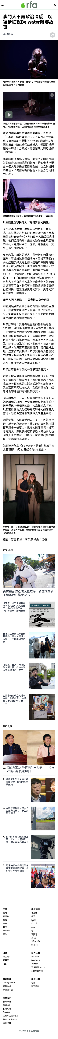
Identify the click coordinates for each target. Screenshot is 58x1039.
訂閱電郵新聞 (37, 970)
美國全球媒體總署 (10, 1015)
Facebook (35, 960)
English (34, 944)
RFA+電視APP (9, 982)
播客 (5, 963)
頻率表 (6, 960)
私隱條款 (7, 1008)
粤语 (33, 916)
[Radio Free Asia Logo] (29, 4)
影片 (5, 934)
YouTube (35, 956)
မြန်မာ (33, 919)
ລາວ (33, 926)
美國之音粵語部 (10, 1019)
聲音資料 (7, 930)
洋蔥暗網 (7, 986)
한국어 (34, 923)
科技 (5, 926)
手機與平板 (8, 989)
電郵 (33, 982)
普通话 (34, 912)
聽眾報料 (35, 986)
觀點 (5, 919)
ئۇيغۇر (33, 937)
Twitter (34, 963)
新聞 (5, 912)
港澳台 (6, 916)
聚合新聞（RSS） (39, 967)
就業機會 (7, 1005)
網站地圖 (7, 1023)
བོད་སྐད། (34, 934)
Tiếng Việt (35, 941)
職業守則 (7, 1001)
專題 (5, 923)
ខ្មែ (32, 930)
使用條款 (7, 1012)
